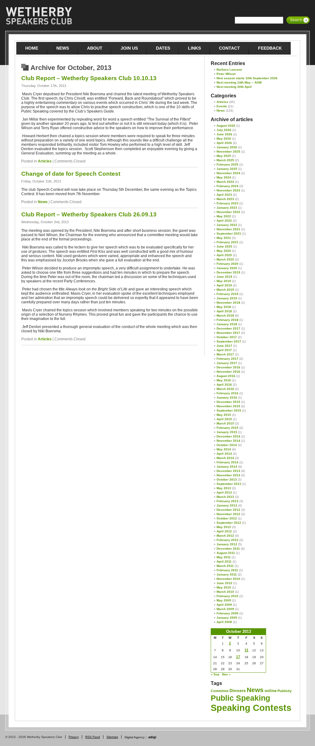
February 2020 (227, 263)
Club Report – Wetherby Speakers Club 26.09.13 (89, 214)
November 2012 (228, 514)
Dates (163, 48)
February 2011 (227, 570)
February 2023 (227, 203)
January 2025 (227, 168)
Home (31, 48)
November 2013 (228, 475)
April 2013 (224, 492)
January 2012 (227, 544)
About (94, 48)
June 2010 (224, 583)
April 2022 (224, 220)
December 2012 (228, 509)
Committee (220, 691)
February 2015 (227, 427)
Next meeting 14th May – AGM (239, 82)
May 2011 (224, 557)
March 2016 (225, 389)
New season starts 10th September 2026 (247, 78)
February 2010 (227, 596)
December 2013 (228, 471)
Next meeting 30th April (234, 86)
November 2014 (228, 440)
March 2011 (225, 566)
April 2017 (224, 350)
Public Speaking (240, 698)
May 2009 (224, 600)
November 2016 (228, 371)
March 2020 (225, 259)
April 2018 (224, 311)
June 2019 (224, 276)
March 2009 (225, 609)
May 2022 (224, 216)
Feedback (270, 48)
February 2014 (227, 462)
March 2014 (225, 458)
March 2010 (225, 591)
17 (238, 657)
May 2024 (224, 177)
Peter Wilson (226, 74)
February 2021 (227, 242)
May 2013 (224, 488)
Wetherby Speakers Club (38, 16)
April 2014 (224, 453)
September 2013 (229, 484)
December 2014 (228, 436)
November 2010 (228, 578)
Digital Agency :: (140, 737)
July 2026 (224, 130)
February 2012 (227, 540)
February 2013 (227, 501)
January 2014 (227, 466)
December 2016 (228, 367)
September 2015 (229, 410)
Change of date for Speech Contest (70, 173)
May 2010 (224, 587)
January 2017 (227, 363)
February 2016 (227, 393)
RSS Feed (92, 737)
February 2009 (227, 613)
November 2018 (228, 302)
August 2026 (226, 125)
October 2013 (227, 479)
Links (194, 48)
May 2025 (224, 156)
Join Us (129, 48)
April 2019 (224, 285)
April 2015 (224, 419)
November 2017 (228, 332)
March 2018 (225, 315)
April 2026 (224, 143)
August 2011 (226, 553)
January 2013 (227, 505)
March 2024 (225, 181)
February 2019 (227, 294)
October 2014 (227, 445)
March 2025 (225, 160)
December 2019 (228, 272)
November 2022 (228, 212)
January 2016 (227, 397)
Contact (229, 48)
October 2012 (227, 518)
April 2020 (224, 255)
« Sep (215, 674)
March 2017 (225, 354)
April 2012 (224, 531)
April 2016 (224, 384)
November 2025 (228, 151)
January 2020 (227, 268)
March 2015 (225, 423)
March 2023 (225, 199)
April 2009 (224, 604)
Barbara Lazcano (229, 69)
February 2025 (227, 164)
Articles (45, 161)
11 (247, 650)
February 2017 (227, 358)
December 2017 (228, 328)
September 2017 (229, 341)
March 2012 (225, 535)
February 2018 (227, 320)
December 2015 (228, 402)
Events (222, 106)
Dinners (237, 690)
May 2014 (224, 449)
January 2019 (227, 298)
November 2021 (228, 229)
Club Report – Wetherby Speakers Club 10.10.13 (89, 78)
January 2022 (227, 225)
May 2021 (224, 238)
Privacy (74, 737)
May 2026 (224, 138)
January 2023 (227, 207)
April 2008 (224, 622)
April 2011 (224, 561)
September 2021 (229, 233)
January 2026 (227, 147)
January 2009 (227, 617)
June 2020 (224, 246)
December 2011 (228, 548)
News (62, 48)
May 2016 (224, 380)
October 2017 (227, 337)
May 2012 (224, 527)
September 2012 (229, 522)
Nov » (226, 674)
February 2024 (227, 186)
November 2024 (228, 173)
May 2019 (224, 281)
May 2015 (224, 414)
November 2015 (228, 406)
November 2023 (228, 190)
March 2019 (225, 289)
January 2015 (227, 432)
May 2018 (224, 307)
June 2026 (224, 134)
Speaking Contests (251, 708)
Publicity (284, 691)
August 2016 (226, 376)
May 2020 (224, 250)
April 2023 (224, 194)
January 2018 (227, 324)
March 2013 (225, 496)
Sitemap (112, 737)
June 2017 (224, 345)
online (271, 690)
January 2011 (227, 574)
